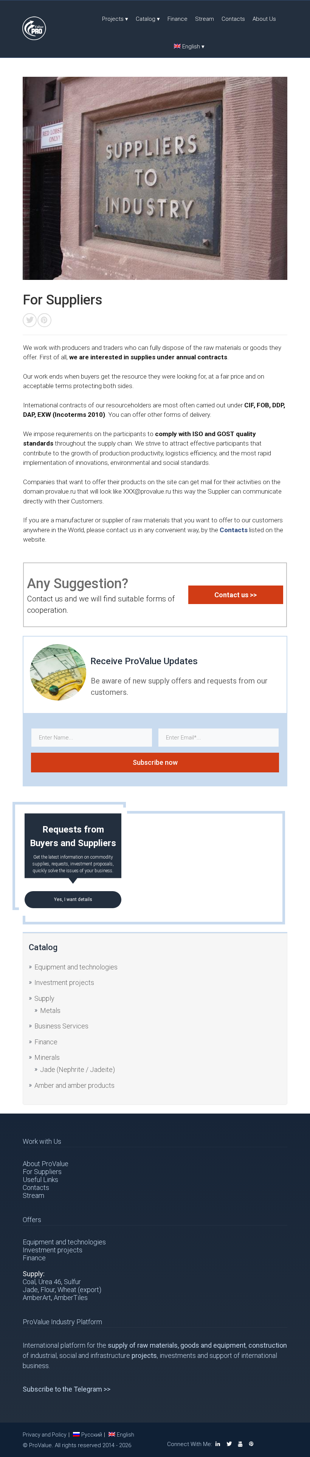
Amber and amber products (74, 1085)
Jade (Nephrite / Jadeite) (77, 1069)
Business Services (61, 1026)
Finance (177, 19)
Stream (204, 19)
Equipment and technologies (76, 967)
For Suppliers (42, 1172)
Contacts (233, 19)
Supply (44, 998)
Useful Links (40, 1180)
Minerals (47, 1057)
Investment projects (64, 982)
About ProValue (45, 1164)
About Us (264, 19)
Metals (50, 1010)
